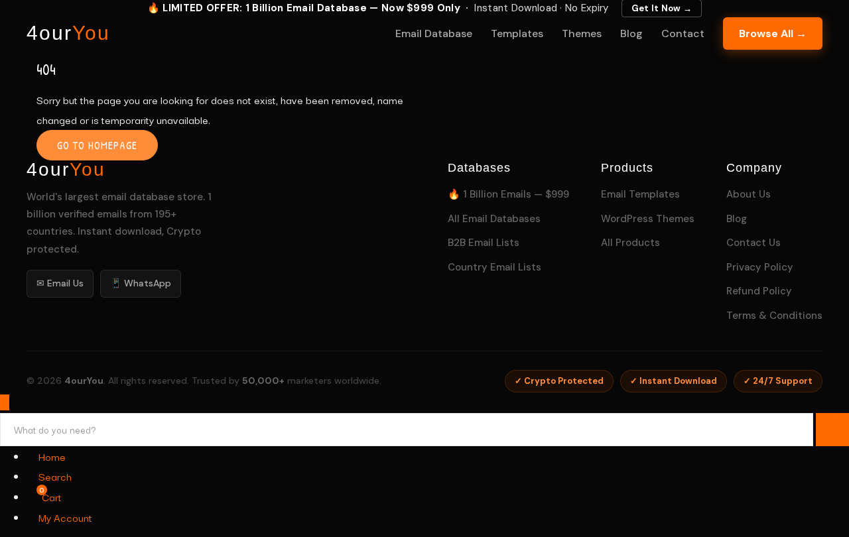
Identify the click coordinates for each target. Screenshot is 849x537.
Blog (631, 33)
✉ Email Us (60, 283)
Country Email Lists (494, 267)
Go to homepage (97, 145)
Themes (582, 33)
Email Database (433, 33)
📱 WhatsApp (140, 283)
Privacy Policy (759, 267)
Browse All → (773, 33)
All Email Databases (494, 218)
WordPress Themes (647, 218)
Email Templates (640, 194)
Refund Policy (759, 291)
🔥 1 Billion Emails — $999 (508, 194)
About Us (748, 194)
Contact (682, 33)
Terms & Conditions (774, 315)
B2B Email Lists (483, 242)
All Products (630, 242)
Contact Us (753, 242)
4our (68, 33)
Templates (517, 33)
